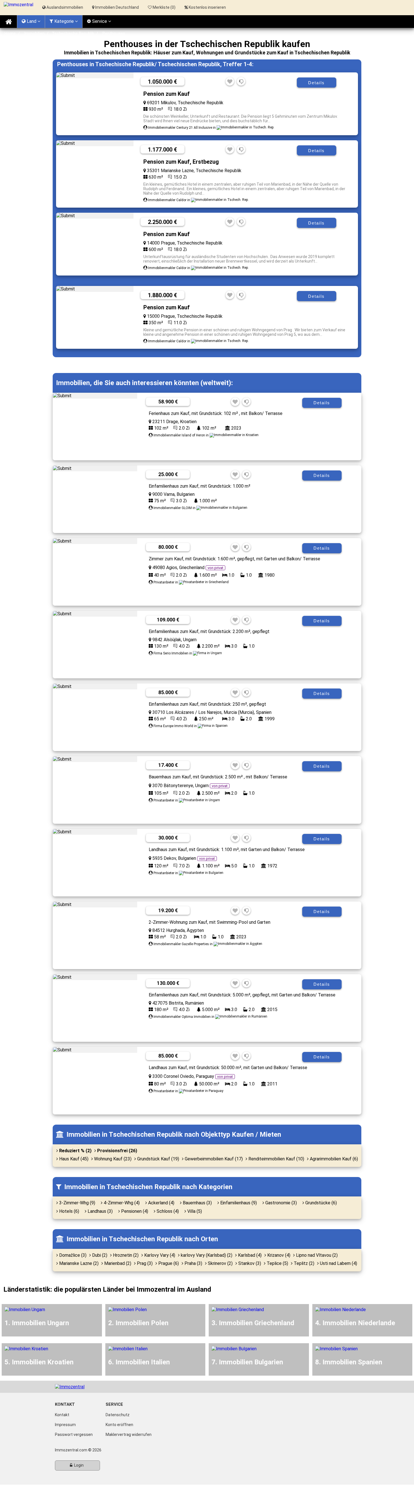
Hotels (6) (68, 1211)
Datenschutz (118, 1415)
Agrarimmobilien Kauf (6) (333, 1159)
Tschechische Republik (73, 33)
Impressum (65, 1424)
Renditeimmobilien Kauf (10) (275, 1159)
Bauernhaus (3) (197, 1202)
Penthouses (114, 33)
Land (31, 21)
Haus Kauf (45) (73, 1159)
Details (316, 82)
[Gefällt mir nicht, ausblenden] (241, 81)
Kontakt (62, 1415)
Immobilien (34, 33)
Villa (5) (194, 1211)
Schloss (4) (167, 1211)
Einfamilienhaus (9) (238, 1202)
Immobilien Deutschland (116, 7)
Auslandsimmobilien (64, 7)
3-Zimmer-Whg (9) (76, 1202)
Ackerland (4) (160, 1202)
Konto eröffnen (119, 1424)
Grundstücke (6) (320, 1202)
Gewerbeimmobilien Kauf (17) (213, 1159)
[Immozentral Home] (8, 21)
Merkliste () (163, 7)
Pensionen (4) (134, 1211)
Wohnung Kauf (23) (112, 1159)
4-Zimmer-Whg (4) (121, 1202)
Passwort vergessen (74, 1434)
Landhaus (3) (99, 1211)
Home (10, 33)
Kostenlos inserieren (207, 7)
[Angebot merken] (229, 81)
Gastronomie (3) (280, 1202)
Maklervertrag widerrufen (129, 1434)
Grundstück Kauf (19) (157, 1159)
